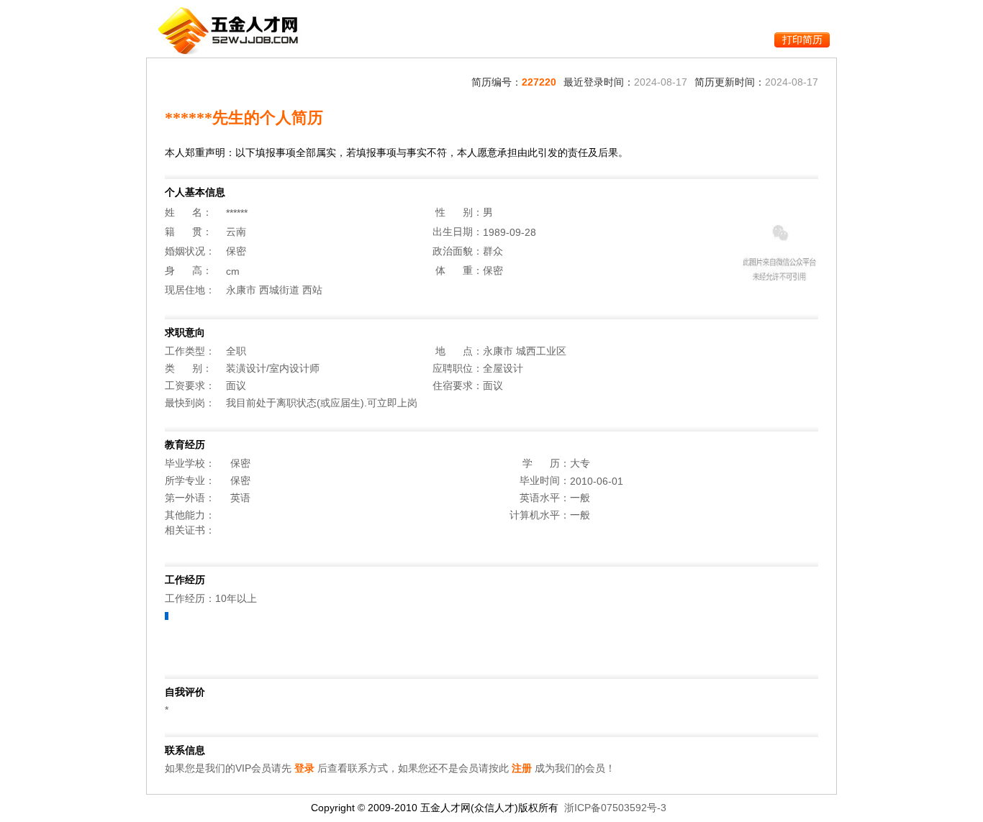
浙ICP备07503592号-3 (615, 807)
